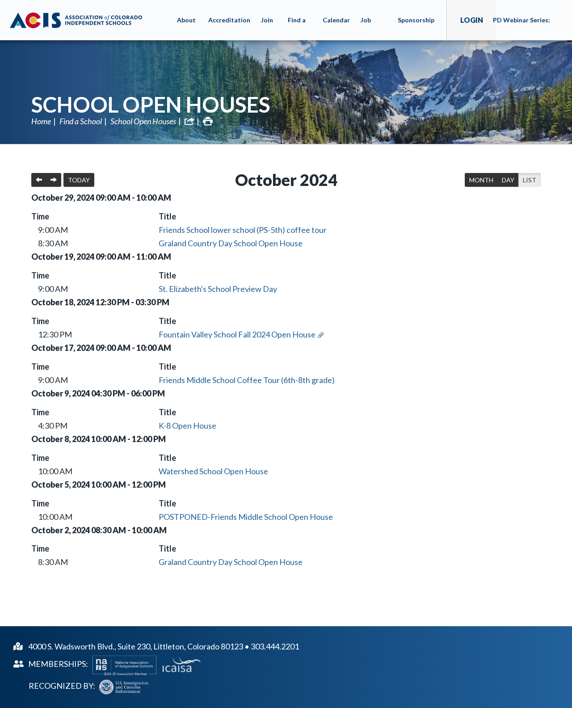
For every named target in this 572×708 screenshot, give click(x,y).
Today (79, 180)
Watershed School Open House (213, 471)
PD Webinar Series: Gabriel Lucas (521, 28)
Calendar (336, 20)
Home (41, 121)
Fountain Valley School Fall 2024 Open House (237, 334)
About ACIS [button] (186, 28)
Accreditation (229, 20)
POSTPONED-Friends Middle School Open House (246, 517)
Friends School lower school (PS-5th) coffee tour (243, 230)
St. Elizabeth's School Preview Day (218, 289)
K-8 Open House (187, 425)
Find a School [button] (298, 28)
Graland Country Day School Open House (231, 243)
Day (508, 180)
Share (189, 121)
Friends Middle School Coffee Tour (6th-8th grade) (247, 380)
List (529, 180)
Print (208, 121)
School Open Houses (150, 104)
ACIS (76, 20)
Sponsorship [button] (416, 20)
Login (471, 20)
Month (481, 180)
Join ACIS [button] (268, 28)
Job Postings (374, 28)
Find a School (80, 121)
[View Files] (320, 334)
